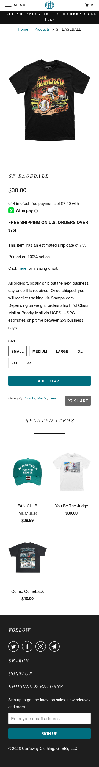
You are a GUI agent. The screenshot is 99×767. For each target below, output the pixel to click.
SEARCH (18, 661)
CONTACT (19, 674)
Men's (42, 398)
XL (80, 351)
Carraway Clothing (38, 748)
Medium (39, 351)
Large (62, 351)
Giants (30, 398)
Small (17, 351)
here (22, 268)
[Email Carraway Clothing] (55, 646)
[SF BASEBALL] (49, 100)
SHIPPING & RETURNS (35, 687)
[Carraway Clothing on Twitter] (14, 646)
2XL (15, 362)
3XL (30, 362)
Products (42, 29)
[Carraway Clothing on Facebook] (28, 646)
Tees (53, 398)
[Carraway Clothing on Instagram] (41, 646)
